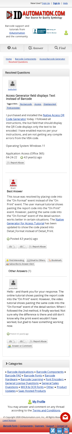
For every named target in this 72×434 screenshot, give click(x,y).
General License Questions (22, 383)
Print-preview (13, 107)
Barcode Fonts (33, 375)
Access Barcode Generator (52, 59)
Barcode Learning (32, 379)
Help (65, 3)
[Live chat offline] (65, 417)
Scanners (39, 425)
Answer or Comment (21, 345)
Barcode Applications (20, 372)
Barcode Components (25, 59)
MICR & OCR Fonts (32, 387)
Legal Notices (9, 420)
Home (9, 59)
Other (50, 387)
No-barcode (26, 104)
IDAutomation (17, 32)
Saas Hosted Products (32, 391)
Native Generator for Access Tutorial (35, 221)
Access (37, 104)
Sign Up (46, 3)
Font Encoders (55, 379)
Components (26, 425)
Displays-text (50, 104)
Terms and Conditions (46, 410)
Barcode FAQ (13, 375)
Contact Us (61, 425)
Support (50, 425)
